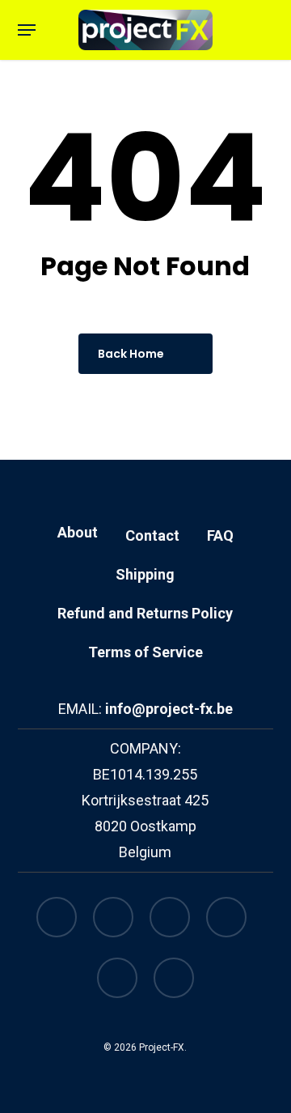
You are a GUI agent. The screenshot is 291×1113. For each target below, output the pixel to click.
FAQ (220, 535)
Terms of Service (145, 652)
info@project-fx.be (169, 708)
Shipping (145, 574)
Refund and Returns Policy (145, 613)
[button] (27, 30)
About (77, 532)
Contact (152, 535)
